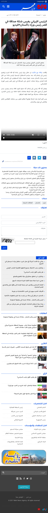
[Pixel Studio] (38, 509)
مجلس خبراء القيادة (40, 429)
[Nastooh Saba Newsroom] (43, 509)
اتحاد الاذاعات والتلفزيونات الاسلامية (15, 443)
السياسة (38, 15)
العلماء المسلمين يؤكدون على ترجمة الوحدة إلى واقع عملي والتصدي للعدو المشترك (23, 286)
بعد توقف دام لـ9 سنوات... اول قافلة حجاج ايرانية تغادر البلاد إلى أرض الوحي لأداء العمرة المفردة (24, 188)
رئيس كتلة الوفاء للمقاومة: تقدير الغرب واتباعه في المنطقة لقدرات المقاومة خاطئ (19, 334)
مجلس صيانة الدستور (16, 429)
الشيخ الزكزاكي (18, 420)
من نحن (28, 497)
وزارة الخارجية (19, 437)
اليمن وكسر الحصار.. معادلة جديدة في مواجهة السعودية (26, 300)
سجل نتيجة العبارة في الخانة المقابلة (35, 239)
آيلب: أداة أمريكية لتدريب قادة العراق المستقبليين (22, 363)
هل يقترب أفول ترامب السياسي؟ (33, 272)
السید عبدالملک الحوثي (39, 416)
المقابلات (43, 313)
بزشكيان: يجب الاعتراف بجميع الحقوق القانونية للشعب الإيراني (25, 268)
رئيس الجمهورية (41, 420)
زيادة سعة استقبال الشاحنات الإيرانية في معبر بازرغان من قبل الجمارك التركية (25, 305)
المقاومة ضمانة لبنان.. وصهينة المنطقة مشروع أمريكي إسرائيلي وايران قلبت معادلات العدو (21, 326)
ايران (44, 203)
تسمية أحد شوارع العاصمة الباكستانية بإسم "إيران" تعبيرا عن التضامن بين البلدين (24, 175)
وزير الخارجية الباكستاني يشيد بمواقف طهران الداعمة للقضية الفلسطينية (23, 171)
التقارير (44, 343)
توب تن (41, 257)
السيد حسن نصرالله (17, 411)
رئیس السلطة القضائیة (16, 407)
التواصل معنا (19, 497)
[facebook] (23, 478)
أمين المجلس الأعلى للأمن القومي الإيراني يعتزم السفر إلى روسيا (25, 192)
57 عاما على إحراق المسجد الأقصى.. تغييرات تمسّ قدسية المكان (19, 348)
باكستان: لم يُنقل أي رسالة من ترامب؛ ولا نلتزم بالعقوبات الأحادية (24, 296)
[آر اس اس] (20, 478)
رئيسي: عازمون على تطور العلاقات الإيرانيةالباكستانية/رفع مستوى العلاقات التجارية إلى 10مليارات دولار (23, 184)
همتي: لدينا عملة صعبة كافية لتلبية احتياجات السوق (27, 281)
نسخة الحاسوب (24, 487)
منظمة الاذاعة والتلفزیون (38, 437)
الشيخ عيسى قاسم (17, 416)
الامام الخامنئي (41, 407)
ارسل (4, 248)
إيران (44, 15)
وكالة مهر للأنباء (37, 72)
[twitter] (27, 478)
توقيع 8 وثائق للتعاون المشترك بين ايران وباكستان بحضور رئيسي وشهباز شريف (23, 179)
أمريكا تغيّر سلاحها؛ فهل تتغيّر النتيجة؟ (25, 394)
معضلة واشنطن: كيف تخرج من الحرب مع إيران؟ (22, 385)
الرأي (45, 373)
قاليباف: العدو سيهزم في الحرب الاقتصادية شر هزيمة (27, 291)
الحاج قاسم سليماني (40, 411)
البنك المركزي (42, 442)
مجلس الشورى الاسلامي (38, 433)
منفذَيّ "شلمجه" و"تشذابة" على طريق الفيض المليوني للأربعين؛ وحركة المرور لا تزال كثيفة (21, 356)
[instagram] (30, 478)
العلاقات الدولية (28, 203)
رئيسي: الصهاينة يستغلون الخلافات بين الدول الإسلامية (28, 194)
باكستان (37, 203)
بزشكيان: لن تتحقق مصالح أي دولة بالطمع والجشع (28, 276)
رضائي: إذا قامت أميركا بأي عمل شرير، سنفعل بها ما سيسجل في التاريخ (24, 262)
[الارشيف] (17, 478)
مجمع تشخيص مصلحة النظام (14, 433)
